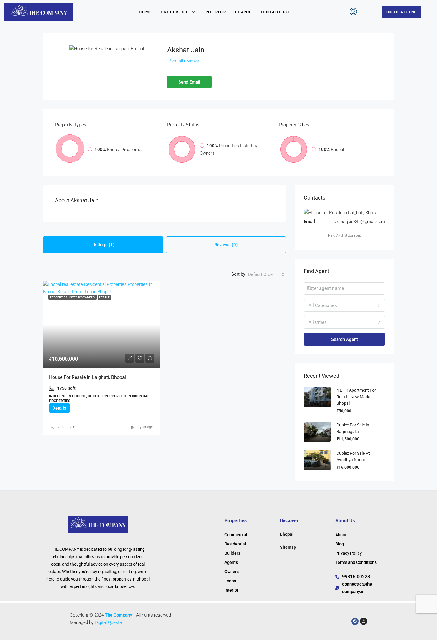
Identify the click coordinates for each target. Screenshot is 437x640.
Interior (215, 12)
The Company (118, 615)
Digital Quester (109, 622)
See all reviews (184, 61)
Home (145, 12)
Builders (232, 553)
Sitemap (288, 547)
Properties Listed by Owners (72, 297)
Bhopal (286, 534)
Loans (243, 12)
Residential (235, 544)
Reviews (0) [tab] (226, 244)
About (341, 534)
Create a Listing (401, 12)
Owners (231, 571)
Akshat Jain (65, 427)
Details (59, 408)
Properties (175, 12)
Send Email (189, 82)
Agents (231, 562)
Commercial (235, 534)
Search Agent (344, 339)
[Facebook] (355, 621)
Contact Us (274, 12)
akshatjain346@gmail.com (359, 221)
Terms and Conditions (356, 562)
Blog (339, 544)
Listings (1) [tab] (103, 244)
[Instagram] (363, 621)
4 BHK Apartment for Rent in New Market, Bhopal (356, 397)
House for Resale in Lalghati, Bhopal (87, 377)
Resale (104, 297)
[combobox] (266, 274)
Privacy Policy (348, 553)
